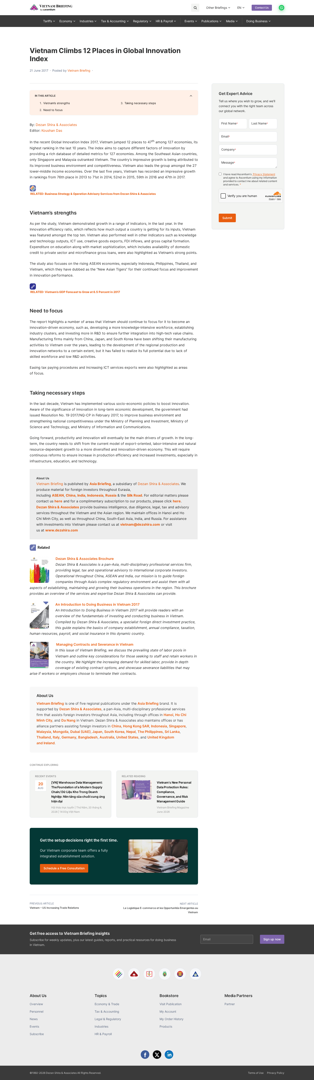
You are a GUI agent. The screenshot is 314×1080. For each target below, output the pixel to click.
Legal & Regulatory (108, 1019)
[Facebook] (145, 1054)
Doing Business (256, 21)
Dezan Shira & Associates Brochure (85, 558)
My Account (168, 1011)
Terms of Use (256, 1072)
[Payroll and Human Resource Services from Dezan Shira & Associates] (114, 188)
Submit (227, 218)
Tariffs (47, 21)
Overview (36, 1004)
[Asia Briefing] (134, 974)
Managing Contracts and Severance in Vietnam (95, 644)
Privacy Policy (275, 1072)
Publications (209, 21)
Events (189, 21)
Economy (65, 21)
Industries (86, 21)
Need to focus (53, 110)
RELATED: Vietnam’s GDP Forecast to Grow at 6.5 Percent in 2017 (75, 292)
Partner (229, 1004)
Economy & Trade (107, 1004)
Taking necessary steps (140, 103)
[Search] (195, 8)
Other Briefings (216, 7)
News (34, 1019)
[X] (157, 1054)
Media (230, 21)
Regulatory (140, 21)
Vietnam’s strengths (56, 103)
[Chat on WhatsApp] (281, 7)
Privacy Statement (263, 174)
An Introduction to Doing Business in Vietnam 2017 (97, 604)
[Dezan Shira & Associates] (119, 974)
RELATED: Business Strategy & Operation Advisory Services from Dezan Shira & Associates (93, 193)
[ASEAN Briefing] (180, 974)
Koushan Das (51, 130)
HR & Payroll (164, 21)
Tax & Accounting (113, 21)
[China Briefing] (149, 974)
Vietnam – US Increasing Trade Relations (54, 907)
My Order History (171, 1019)
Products (166, 1026)
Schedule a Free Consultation (64, 868)
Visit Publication (171, 1004)
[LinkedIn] (169, 1054)
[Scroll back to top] (304, 1072)
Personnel (36, 1011)
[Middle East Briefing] (195, 974)
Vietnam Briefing (49, 484)
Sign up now (272, 939)
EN (239, 7)
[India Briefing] (165, 974)
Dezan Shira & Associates (56, 125)
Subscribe (37, 1034)
